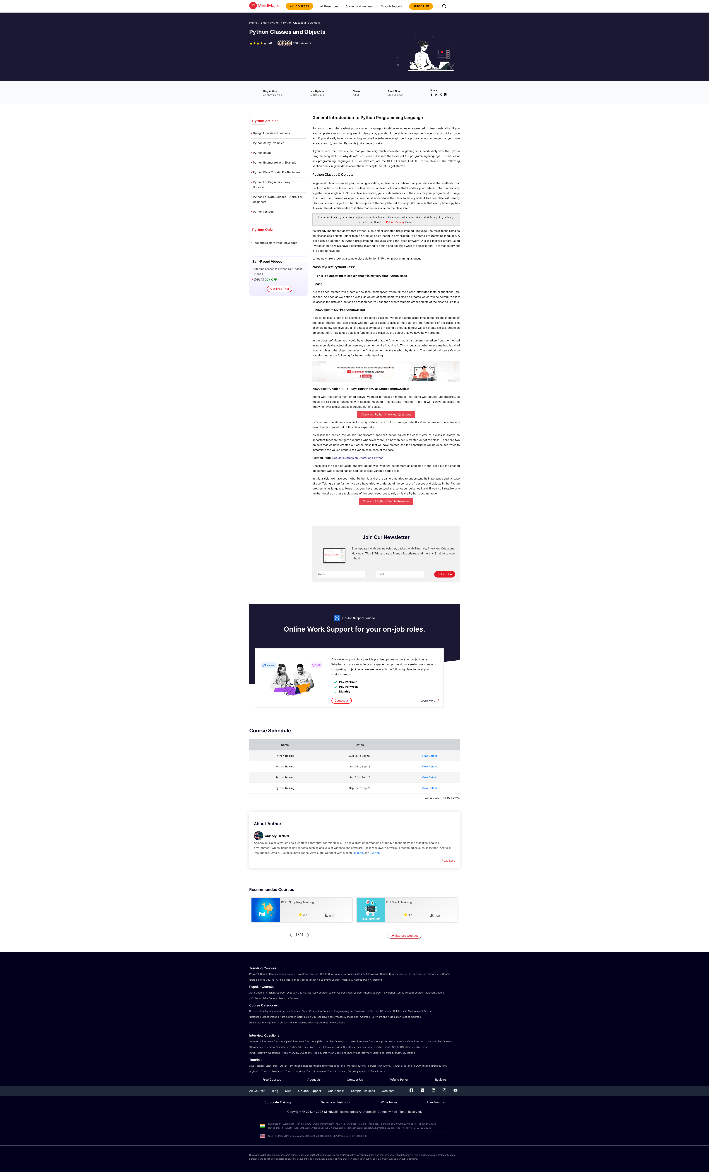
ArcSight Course (275, 992)
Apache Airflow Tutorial (371, 1071)
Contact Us (355, 1079)
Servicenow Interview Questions (269, 1047)
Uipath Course (414, 992)
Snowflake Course (377, 973)
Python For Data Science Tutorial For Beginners (277, 199)
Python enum (262, 152)
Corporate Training (277, 1102)
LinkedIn (358, 853)
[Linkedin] (433, 1091)
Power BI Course (258, 973)
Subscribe (445, 574)
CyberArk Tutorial (260, 1071)
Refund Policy (399, 1079)
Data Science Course (262, 979)
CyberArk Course (296, 992)
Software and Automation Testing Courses (396, 1016)
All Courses (257, 1091)
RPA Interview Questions (332, 1041)
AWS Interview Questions (301, 1041)
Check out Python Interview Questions (386, 414)
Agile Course (256, 992)
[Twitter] (422, 1091)
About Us (314, 1079)
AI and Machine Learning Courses (309, 1022)
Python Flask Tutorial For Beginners (277, 172)
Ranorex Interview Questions (373, 1047)
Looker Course (337, 992)
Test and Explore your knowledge (275, 243)
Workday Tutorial (356, 1065)
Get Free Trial (279, 289)
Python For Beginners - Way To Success (273, 184)
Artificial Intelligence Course (292, 979)
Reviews (440, 1079)
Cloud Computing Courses (317, 1011)
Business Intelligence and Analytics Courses (274, 1011)
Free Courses (272, 1079)
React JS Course (288, 998)
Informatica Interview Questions (400, 1041)
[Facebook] (411, 1091)
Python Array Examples (268, 143)
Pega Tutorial (439, 1065)
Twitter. (375, 853)
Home (253, 22)
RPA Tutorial (295, 1065)
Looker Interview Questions (365, 1041)
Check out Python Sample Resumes (386, 501)
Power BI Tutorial (402, 1065)
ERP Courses (337, 1022)
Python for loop (263, 211)
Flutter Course (398, 973)
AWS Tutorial (256, 1065)
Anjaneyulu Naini (277, 836)
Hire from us (436, 1102)
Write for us (389, 1102)
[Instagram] (444, 1091)
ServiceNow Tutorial (379, 1065)
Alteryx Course (372, 992)
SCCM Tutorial (422, 1065)
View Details (429, 755)
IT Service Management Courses (269, 1022)
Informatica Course (355, 973)
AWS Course (354, 992)
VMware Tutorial (347, 1071)
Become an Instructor (336, 1102)
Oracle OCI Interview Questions (410, 1047)
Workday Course (317, 992)
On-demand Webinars (359, 6)
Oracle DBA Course (331, 973)
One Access (336, 1091)
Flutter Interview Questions (305, 1047)
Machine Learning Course (325, 979)
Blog (264, 22)
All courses (299, 6)
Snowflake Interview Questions (366, 1052)
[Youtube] (455, 1091)
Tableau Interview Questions (330, 1052)
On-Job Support (391, 6)
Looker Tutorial (312, 1065)
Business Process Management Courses (346, 1016)
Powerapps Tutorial (283, 1071)
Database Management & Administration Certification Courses (285, 1016)
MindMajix (331, 1111)
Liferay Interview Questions (339, 1047)
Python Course (417, 973)
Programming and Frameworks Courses (356, 1011)
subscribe (421, 6)
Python (275, 22)
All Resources (329, 6)
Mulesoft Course (434, 992)
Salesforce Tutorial (276, 1065)
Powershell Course (393, 992)
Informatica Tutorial (334, 1065)
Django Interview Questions (271, 133)
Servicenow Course (439, 973)
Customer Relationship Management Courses (407, 1011)
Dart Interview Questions (400, 1052)
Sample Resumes (363, 1091)
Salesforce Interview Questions (267, 1041)
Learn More (428, 700)
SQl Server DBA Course (263, 998)
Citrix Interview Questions (265, 1052)
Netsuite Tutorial (326, 1071)
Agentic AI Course (352, 979)
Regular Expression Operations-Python (357, 458)
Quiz (288, 1091)
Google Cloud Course (282, 973)
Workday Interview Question (437, 1041)
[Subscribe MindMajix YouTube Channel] (386, 381)
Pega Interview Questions (297, 1052)
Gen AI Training (373, 979)
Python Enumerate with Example (274, 162)
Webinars (388, 1091)
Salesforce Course (307, 973)
